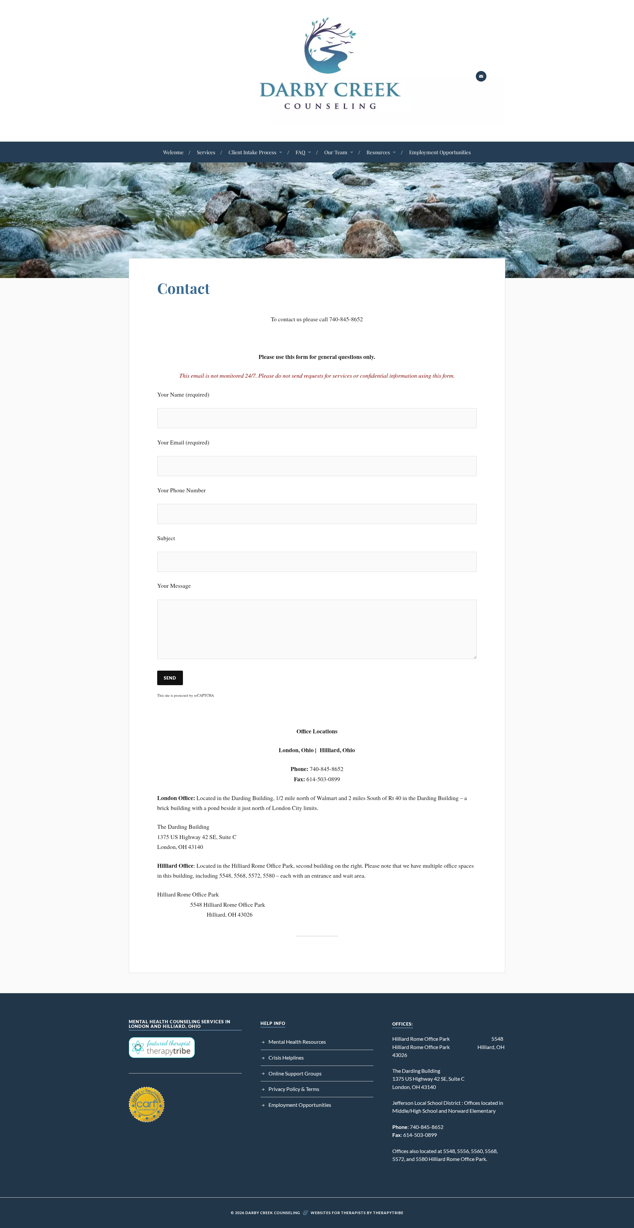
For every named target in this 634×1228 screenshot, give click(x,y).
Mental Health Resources (297, 1041)
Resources (378, 152)
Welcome (173, 152)
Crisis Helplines (286, 1057)
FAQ (300, 152)
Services (206, 152)
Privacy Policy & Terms (293, 1089)
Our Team (335, 152)
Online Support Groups (295, 1073)
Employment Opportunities (440, 152)
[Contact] (481, 76)
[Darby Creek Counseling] (317, 121)
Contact (183, 288)
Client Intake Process (252, 152)
